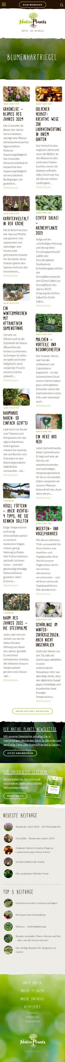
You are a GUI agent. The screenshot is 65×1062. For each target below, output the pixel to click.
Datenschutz (32, 1021)
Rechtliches (32, 1007)
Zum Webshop (32, 4)
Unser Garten (32, 983)
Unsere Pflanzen (32, 991)
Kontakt (32, 1012)
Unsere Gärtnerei (32, 999)
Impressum (32, 1016)
